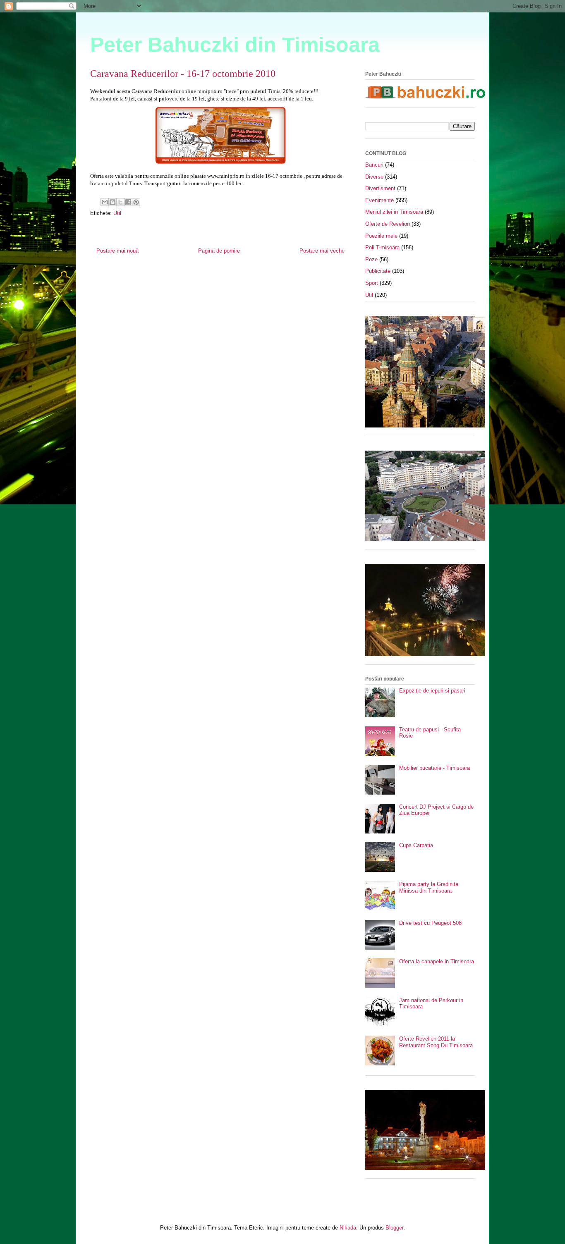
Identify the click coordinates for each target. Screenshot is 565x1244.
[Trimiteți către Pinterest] (136, 202)
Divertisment (380, 188)
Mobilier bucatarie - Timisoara (434, 768)
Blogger (394, 1228)
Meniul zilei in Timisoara (394, 212)
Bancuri (374, 165)
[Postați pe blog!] (112, 202)
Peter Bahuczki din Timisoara (235, 44)
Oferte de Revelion (387, 224)
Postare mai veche (322, 251)
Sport (371, 283)
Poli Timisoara (382, 247)
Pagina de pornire (219, 251)
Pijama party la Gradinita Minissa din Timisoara (428, 887)
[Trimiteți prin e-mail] (105, 202)
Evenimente (379, 200)
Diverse (374, 177)
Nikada (348, 1228)
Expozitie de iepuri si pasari (432, 691)
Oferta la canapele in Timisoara (436, 961)
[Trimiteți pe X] (120, 202)
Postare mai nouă (117, 251)
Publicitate (377, 271)
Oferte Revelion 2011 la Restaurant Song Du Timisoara (436, 1042)
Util (117, 213)
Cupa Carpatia (416, 845)
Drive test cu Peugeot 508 (430, 923)
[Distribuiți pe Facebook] (128, 202)
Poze (371, 259)
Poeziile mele (381, 236)
